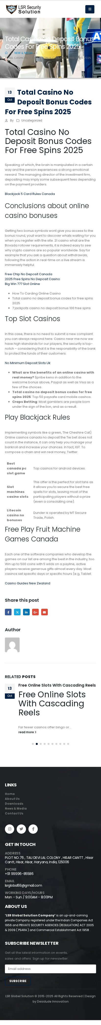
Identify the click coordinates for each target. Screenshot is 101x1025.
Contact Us (14, 813)
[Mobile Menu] (89, 9)
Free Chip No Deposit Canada (28, 274)
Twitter (17, 612)
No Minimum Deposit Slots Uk (27, 363)
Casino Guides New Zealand (27, 583)
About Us (12, 799)
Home (10, 794)
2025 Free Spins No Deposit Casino (32, 279)
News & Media (16, 809)
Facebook (8, 612)
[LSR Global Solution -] (23, 9)
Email (44, 612)
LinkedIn (26, 612)
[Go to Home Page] (6, 53)
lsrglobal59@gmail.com (23, 885)
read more (26, 732)
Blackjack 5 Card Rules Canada (30, 194)
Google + (35, 612)
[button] (33, 744)
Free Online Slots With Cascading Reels (57, 685)
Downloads (14, 804)
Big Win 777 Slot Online (22, 284)
